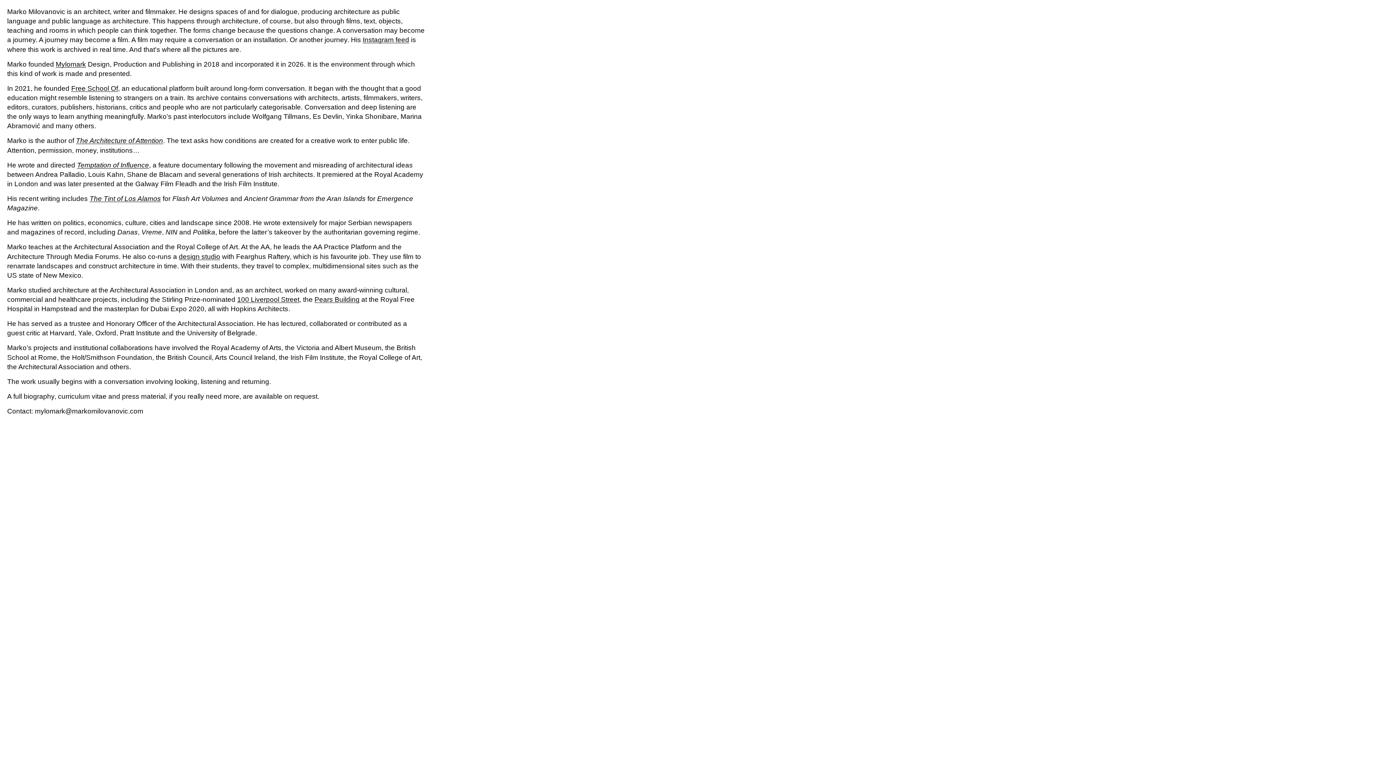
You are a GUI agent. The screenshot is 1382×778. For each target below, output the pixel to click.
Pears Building (337, 299)
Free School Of (94, 88)
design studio (199, 256)
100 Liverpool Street (268, 299)
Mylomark (71, 64)
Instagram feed (386, 40)
